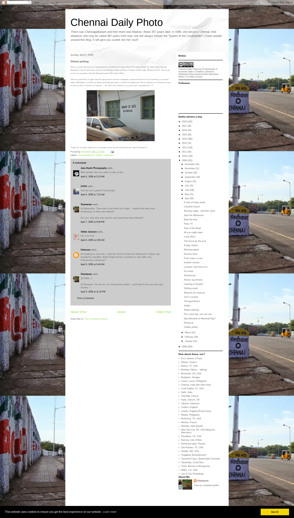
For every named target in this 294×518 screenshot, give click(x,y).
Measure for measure (194, 292)
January (189, 341)
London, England (189, 407)
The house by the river (195, 241)
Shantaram (86, 204)
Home (121, 312)
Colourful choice (192, 206)
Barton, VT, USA (189, 366)
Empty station (191, 245)
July (187, 185)
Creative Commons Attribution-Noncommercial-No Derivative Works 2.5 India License (198, 74)
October (189, 172)
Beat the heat (190, 219)
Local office (189, 236)
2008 (184, 346)
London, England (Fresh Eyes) (196, 411)
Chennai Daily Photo (116, 22)
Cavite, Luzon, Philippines (194, 381)
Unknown (86, 249)
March (188, 332)
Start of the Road (192, 228)
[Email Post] (112, 151)
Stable (187, 305)
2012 (184, 147)
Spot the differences (194, 215)
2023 (184, 121)
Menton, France (189, 422)
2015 (184, 134)
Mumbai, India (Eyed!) (192, 426)
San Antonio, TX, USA (192, 447)
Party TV (188, 223)
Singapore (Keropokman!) (193, 455)
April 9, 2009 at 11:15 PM (93, 291)
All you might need (193, 232)
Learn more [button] (110, 511)
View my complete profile (206, 485)
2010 (184, 156)
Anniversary (190, 275)
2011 (184, 151)
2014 (184, 139)
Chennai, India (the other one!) (196, 384)
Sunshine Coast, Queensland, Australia (200, 458)
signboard (108, 155)
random (99, 155)
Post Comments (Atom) (96, 319)
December (190, 164)
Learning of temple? (193, 284)
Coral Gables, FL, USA (192, 388)
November (190, 168)
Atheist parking (191, 310)
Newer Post (78, 312)
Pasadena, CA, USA (191, 436)
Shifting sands (191, 288)
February (189, 337)
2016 (184, 130)
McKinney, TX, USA (191, 418)
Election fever (191, 254)
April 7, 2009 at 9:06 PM (92, 222)
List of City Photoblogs (192, 473)
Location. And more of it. (196, 267)
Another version (191, 262)
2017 (184, 126)
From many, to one (193, 258)
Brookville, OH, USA (191, 373)
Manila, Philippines (190, 415)
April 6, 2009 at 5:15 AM (92, 176)
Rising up (188, 322)
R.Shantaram (208, 69)
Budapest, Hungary (190, 377)
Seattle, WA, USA (190, 451)
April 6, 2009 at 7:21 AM (92, 194)
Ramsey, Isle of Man (191, 440)
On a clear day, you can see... (199, 314)
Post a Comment (85, 298)
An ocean (188, 271)
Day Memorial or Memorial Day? (200, 318)
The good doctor (192, 301)
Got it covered (191, 297)
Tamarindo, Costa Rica (192, 462)
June (187, 190)
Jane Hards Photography (94, 168)
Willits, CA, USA (189, 470)
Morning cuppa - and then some (199, 211)
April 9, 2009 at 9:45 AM (92, 264)
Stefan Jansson (89, 231)
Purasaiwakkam (86, 155)
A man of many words (194, 202)
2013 (184, 143)
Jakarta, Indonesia (190, 403)
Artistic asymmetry (193, 280)
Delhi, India (186, 392)
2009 (184, 160)
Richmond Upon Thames (193, 443)
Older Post (163, 312)
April (187, 198)
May (187, 194)
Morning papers (191, 249)
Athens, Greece (189, 362)
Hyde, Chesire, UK (190, 399)
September (190, 177)
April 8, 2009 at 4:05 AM (92, 240)
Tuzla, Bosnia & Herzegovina (195, 466)
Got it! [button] (275, 512)
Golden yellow (191, 327)
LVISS (84, 186)
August (188, 181)
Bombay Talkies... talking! (194, 369)
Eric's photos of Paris (191, 358)
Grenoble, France (189, 396)
